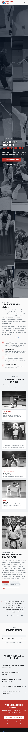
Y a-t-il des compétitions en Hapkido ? (12, 686)
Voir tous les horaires (13, 644)
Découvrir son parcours (9, 588)
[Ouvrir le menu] (24, 2)
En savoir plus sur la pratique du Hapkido (11, 337)
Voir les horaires (10, 164)
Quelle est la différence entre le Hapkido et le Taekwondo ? (13, 666)
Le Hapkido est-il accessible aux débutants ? (11, 673)
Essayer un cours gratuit (12, 159)
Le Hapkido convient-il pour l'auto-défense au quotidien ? (11, 680)
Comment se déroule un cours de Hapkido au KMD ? (11, 692)
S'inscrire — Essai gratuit (15, 717)
